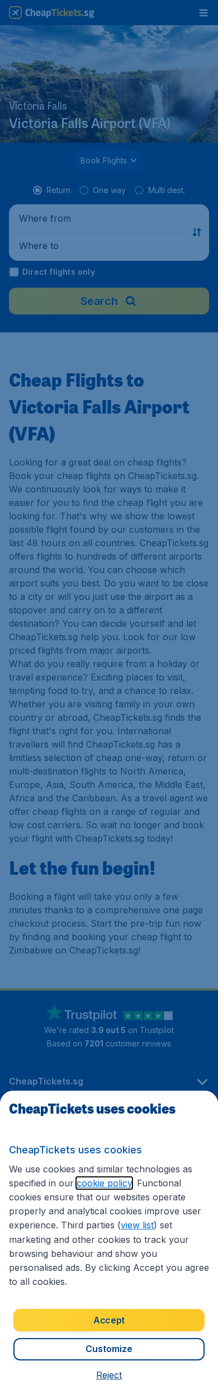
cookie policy (104, 1183)
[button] (109, 1375)
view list (137, 1225)
